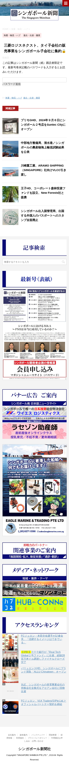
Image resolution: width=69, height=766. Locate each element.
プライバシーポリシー (37, 738)
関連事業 (53, 735)
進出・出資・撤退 (31, 98)
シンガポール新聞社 (34, 749)
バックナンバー (38, 735)
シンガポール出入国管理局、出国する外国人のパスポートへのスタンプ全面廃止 (42, 215)
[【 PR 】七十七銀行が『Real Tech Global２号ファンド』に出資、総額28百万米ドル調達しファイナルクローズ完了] (10, 659)
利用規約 (20, 738)
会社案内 (12, 735)
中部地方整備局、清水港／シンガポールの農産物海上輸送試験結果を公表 (42, 147)
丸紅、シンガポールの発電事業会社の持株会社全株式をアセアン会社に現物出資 (43, 688)
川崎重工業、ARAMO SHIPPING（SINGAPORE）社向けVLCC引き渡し (43, 170)
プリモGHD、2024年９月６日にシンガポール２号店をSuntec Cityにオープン (43, 125)
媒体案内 (23, 735)
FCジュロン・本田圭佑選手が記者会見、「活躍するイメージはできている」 (42, 639)
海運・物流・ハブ (13, 98)
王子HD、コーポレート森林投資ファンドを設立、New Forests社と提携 (43, 193)
